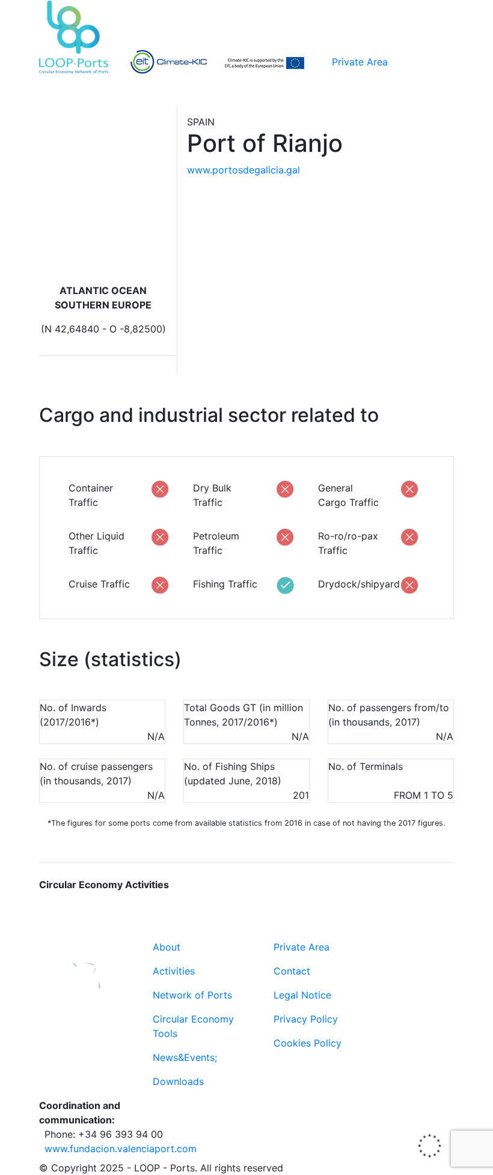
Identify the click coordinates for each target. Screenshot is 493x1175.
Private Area (360, 62)
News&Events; (185, 1057)
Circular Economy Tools (193, 1026)
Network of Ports (192, 995)
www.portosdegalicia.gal (243, 170)
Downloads (178, 1081)
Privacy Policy (306, 1019)
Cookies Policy (307, 1043)
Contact (292, 971)
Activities (174, 971)
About (166, 947)
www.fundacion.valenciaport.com (120, 1149)
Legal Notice (302, 995)
